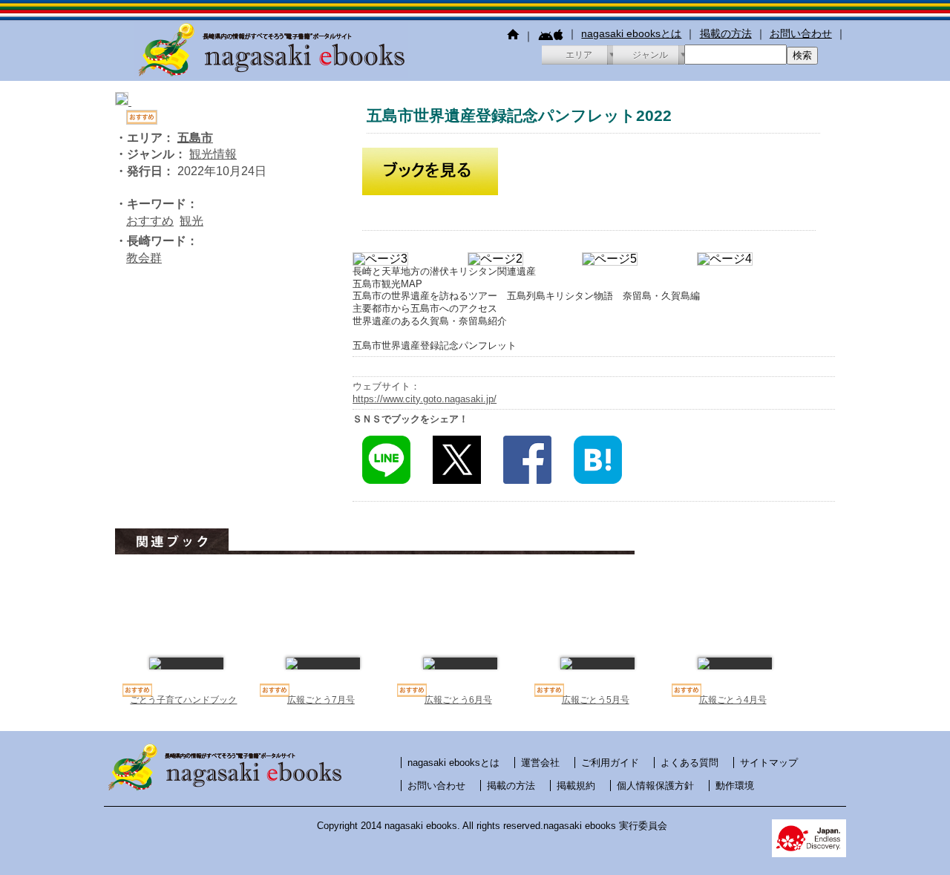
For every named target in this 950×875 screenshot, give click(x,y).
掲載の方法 (726, 33)
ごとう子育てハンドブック (183, 700)
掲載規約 (576, 785)
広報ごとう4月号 (733, 700)
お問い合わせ (801, 33)
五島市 (195, 137)
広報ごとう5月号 (595, 700)
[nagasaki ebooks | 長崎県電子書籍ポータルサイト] (271, 74)
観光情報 (213, 154)
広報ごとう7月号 (321, 700)
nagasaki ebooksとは (631, 33)
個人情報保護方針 (655, 785)
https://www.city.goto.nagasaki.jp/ (425, 398)
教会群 (144, 258)
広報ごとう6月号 (458, 700)
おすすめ (150, 220)
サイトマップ (769, 762)
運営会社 (540, 762)
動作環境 (734, 785)
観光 (191, 220)
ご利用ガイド (610, 762)
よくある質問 (689, 762)
